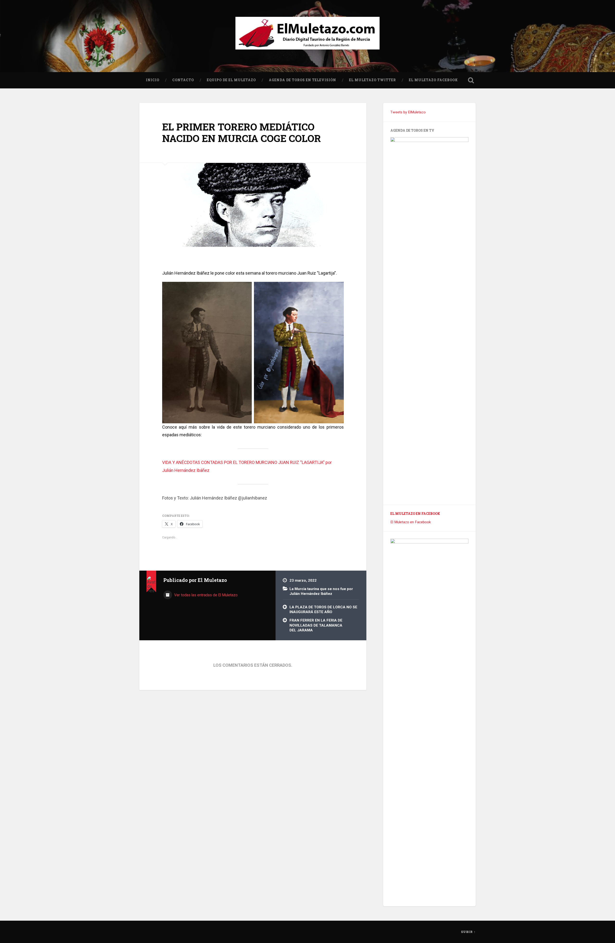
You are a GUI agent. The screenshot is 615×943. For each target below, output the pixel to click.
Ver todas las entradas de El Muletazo (205, 595)
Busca (471, 80)
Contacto (183, 80)
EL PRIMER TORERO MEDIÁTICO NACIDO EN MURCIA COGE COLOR (241, 132)
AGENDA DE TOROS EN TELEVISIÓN (302, 80)
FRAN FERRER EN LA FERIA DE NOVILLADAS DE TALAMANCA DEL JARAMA (315, 625)
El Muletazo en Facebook (415, 514)
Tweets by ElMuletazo (408, 112)
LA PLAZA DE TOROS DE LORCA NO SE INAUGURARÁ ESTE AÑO (323, 609)
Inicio (152, 80)
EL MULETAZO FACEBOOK (433, 80)
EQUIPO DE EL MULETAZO (231, 80)
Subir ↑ (468, 932)
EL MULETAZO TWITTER (372, 80)
